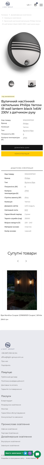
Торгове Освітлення (9, 433)
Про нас (4, 361)
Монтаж (4, 409)
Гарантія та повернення (11, 389)
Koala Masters (31, 458)
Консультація (22, 154)
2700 (25, 138)
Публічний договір (9, 377)
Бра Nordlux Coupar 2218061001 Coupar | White (21, 315)
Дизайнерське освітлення (21, 15)
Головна (4, 15)
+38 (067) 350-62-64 (9, 353)
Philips (25, 124)
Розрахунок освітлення (11, 405)
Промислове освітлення (15, 424)
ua (28, 5)
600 (26, 210)
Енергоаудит (6, 401)
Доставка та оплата (9, 385)
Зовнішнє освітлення (12, 18)
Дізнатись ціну (22, 147)
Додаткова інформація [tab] (22, 168)
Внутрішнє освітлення (10, 441)
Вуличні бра (28, 131)
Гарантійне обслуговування (13, 413)
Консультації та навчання (12, 417)
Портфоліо (5, 365)
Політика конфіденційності (12, 381)
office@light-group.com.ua (12, 357)
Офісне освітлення (9, 429)
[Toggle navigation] (41, 5)
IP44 (27, 198)
